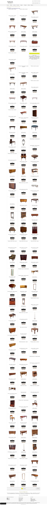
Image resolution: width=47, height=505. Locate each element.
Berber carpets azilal (18, 493)
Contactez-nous (20, 499)
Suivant (38, 488)
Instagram (9, 499)
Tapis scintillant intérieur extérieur (12, 493)
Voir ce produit (35, 20)
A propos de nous (21, 500)
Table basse (10, 8)
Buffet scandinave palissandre (36, 58)
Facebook (9, 498)
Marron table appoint (22, 493)
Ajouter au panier (12, 20)
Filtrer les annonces (3, 503)
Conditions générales (33, 499)
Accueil (7, 8)
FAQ (31, 498)
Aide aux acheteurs (21, 498)
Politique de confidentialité (33, 500)
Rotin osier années (37, 493)
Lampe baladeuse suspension (27, 493)
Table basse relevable (33, 493)
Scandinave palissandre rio (31, 56)
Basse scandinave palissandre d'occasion (16, 8)
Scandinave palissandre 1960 (37, 56)
